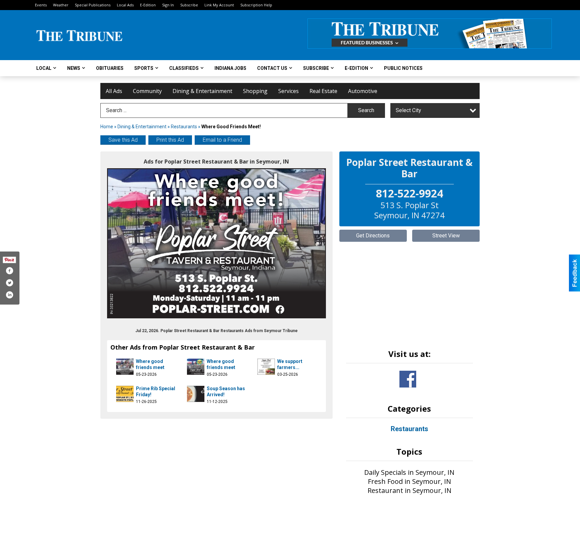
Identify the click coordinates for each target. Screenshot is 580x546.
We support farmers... (289, 364)
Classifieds (184, 68)
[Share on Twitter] (9, 282)
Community (147, 91)
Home (106, 126)
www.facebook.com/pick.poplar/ (407, 379)
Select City (408, 110)
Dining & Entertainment (202, 91)
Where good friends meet (150, 364)
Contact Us (272, 68)
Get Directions (373, 235)
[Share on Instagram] (9, 295)
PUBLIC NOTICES (403, 68)
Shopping (255, 91)
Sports (143, 68)
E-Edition (148, 4)
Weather (60, 4)
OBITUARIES (110, 68)
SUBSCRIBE (316, 68)
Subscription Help (256, 4)
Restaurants (184, 126)
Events (41, 4)
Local (43, 68)
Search (366, 110)
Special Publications (92, 4)
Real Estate (323, 91)
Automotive (362, 91)
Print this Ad (170, 140)
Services (288, 91)
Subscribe (189, 4)
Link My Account (219, 4)
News (73, 68)
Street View (446, 235)
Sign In (168, 4)
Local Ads (125, 4)
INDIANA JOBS (230, 68)
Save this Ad (123, 140)
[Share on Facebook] (9, 270)
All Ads (114, 91)
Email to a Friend (222, 140)
